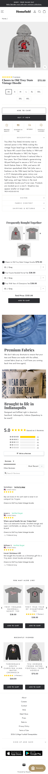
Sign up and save (23, 742)
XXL (38, 91)
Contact (24, 706)
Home (4, 18)
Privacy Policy (24, 726)
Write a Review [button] (25, 453)
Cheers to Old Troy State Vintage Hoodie (19, 503)
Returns (24, 722)
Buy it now (24, 118)
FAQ (24, 710)
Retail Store (24, 714)
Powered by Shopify (24, 772)
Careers (24, 701)
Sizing (24, 198)
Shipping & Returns (24, 208)
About (24, 697)
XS (9, 91)
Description (24, 138)
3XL (20, 98)
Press (24, 718)
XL (32, 91)
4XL (27, 98)
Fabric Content (24, 203)
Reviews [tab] (8, 461)
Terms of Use (24, 730)
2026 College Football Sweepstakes (24, 734)
